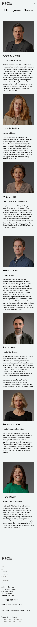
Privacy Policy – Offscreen (12, 621)
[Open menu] (34, 3)
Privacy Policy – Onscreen (12, 619)
